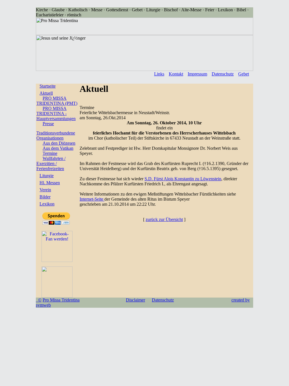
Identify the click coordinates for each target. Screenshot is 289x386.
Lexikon (47, 203)
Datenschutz (223, 73)
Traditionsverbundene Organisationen (55, 135)
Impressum (197, 73)
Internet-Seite (92, 199)
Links (159, 73)
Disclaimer (135, 300)
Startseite (48, 86)
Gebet (243, 73)
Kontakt (176, 73)
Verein (45, 189)
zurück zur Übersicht (164, 219)
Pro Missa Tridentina (61, 300)
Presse (48, 123)
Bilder (45, 196)
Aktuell (46, 93)
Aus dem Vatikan (58, 148)
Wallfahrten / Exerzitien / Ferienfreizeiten (50, 163)
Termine (50, 153)
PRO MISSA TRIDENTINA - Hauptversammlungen (56, 113)
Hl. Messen (50, 182)
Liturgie (47, 175)
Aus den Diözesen (59, 143)
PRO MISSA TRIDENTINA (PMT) (56, 101)
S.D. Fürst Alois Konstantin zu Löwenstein (182, 178)
